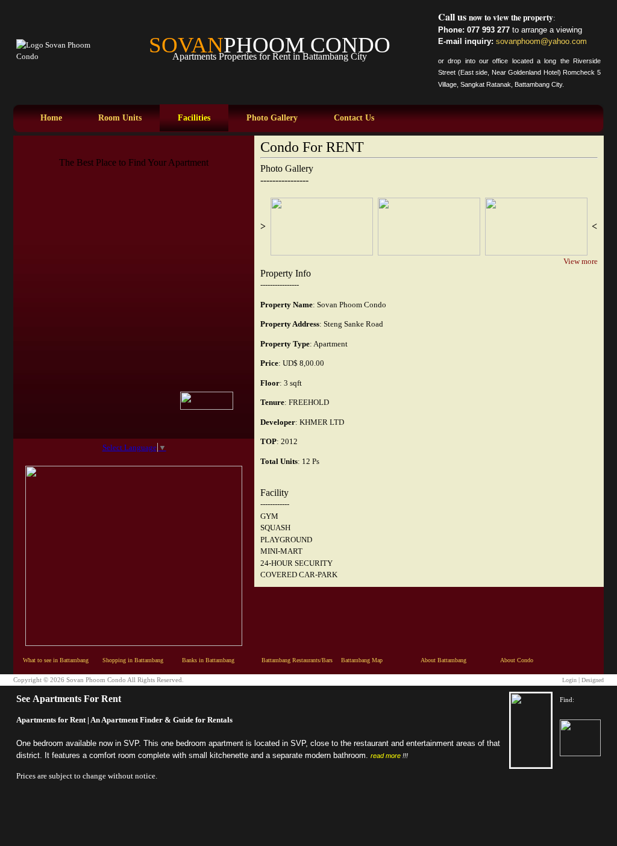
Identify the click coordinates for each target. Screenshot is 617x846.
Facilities (194, 117)
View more (580, 261)
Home (51, 117)
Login (569, 680)
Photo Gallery (272, 117)
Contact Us (354, 117)
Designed (592, 680)
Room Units (120, 117)
